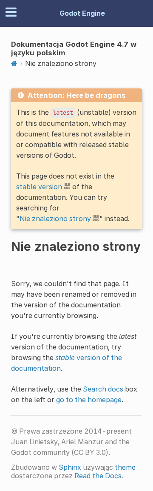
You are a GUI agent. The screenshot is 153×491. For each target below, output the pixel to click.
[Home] (14, 63)
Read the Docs (98, 475)
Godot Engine (82, 13)
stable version (39, 186)
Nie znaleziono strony (55, 218)
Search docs (103, 389)
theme (125, 467)
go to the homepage (89, 399)
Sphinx (70, 467)
